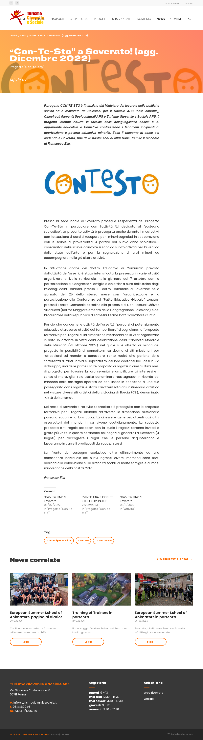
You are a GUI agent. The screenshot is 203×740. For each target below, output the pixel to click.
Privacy (55, 734)
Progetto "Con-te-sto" (27, 67)
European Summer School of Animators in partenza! (161, 614)
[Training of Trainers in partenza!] (101, 589)
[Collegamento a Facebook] (11, 3)
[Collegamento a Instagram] (17, 3)
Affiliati (189, 3)
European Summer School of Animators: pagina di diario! (36, 614)
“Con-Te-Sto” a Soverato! (55, 499)
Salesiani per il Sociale (58, 540)
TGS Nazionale (103, 540)
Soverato (83, 540)
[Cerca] (189, 19)
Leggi (25, 641)
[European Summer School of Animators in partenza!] (164, 589)
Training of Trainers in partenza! (92, 614)
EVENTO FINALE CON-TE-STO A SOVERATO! (98, 499)
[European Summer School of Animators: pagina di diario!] (39, 589)
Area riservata (173, 3)
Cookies (65, 734)
